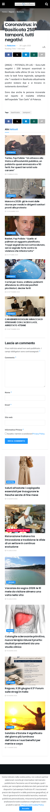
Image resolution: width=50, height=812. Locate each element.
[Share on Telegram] (26, 54)
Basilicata (20, 12)
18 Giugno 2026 (11, 651)
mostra (10, 482)
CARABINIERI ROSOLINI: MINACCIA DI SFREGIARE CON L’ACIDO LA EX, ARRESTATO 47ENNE (23, 322)
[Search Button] (46, 4)
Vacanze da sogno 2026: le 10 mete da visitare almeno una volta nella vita (23, 591)
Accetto (25, 808)
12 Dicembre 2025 (12, 211)
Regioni (11, 12)
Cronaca (11, 152)
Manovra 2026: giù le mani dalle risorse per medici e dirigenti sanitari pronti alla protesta (25, 204)
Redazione (11, 45)
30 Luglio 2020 (25, 45)
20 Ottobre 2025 (12, 255)
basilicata (15, 112)
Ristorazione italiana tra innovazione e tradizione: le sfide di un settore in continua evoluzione (25, 541)
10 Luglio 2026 (11, 551)
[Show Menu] (3, 4)
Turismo (11, 582)
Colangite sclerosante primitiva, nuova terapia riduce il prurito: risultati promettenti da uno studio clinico (25, 642)
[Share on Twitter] (17, 54)
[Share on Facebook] (8, 54)
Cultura (10, 682)
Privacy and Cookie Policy (32, 804)
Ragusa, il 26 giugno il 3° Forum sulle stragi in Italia (24, 690)
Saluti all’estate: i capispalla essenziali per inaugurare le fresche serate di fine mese (22, 491)
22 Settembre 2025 (13, 292)
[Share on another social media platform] (41, 54)
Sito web (8, 417)
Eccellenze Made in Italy (18, 530)
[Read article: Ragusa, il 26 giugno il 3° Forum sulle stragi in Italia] (25, 671)
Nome (8, 392)
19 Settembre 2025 (13, 329)
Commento (10, 357)
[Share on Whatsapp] (34, 54)
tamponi (26, 112)
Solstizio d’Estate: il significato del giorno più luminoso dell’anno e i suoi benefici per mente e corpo (23, 738)
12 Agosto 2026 (12, 499)
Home (4, 12)
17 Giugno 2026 (11, 748)
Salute (10, 630)
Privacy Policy (38, 433)
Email (8, 405)
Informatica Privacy (14, 429)
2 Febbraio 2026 (12, 174)
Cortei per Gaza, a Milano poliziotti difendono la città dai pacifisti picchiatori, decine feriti (24, 285)
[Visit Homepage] (25, 4)
